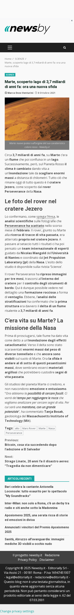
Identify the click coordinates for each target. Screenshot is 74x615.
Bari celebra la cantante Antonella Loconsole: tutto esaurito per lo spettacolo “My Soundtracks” (36, 491)
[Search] (64, 47)
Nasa (52, 428)
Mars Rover (29, 428)
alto (17, 428)
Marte (42, 428)
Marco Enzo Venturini (20, 92)
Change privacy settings (17, 611)
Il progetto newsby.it (27, 555)
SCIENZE (10, 74)
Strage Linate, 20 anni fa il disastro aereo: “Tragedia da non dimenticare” (37, 461)
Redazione (52, 555)
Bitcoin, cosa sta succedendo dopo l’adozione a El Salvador (31, 444)
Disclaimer (46, 560)
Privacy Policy (27, 560)
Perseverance (14, 433)
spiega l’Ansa (45, 216)
